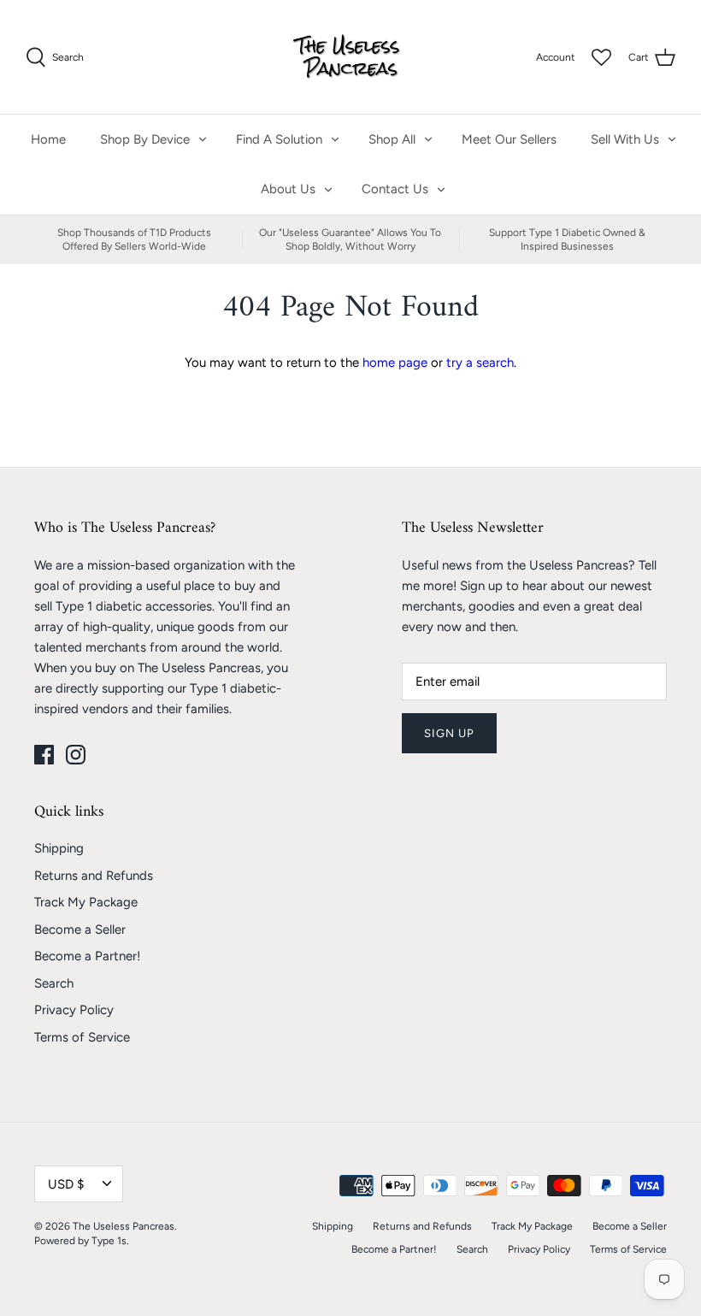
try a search (480, 362)
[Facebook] (44, 754)
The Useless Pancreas (123, 1226)
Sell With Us (625, 139)
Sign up (449, 733)
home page (394, 362)
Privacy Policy (74, 1010)
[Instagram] (75, 754)
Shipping (59, 848)
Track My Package (86, 902)
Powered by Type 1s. (81, 1241)
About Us (288, 189)
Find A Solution (279, 139)
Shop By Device (145, 139)
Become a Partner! (87, 956)
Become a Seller (80, 929)
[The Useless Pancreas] (351, 57)
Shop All (391, 139)
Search (54, 983)
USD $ (66, 1184)
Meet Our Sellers (509, 139)
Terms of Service (82, 1037)
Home (48, 139)
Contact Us (395, 189)
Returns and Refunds (93, 875)
